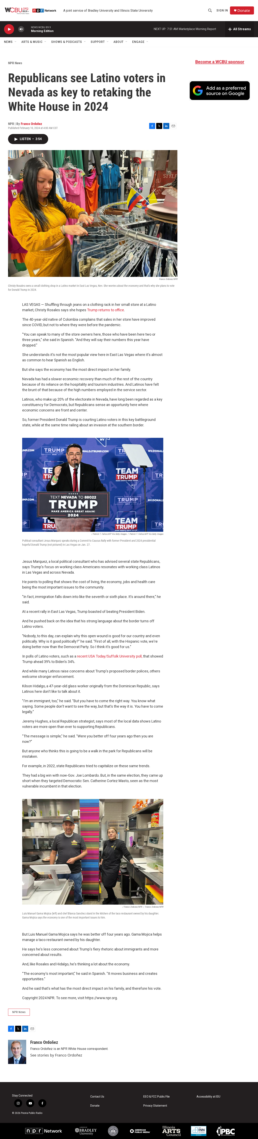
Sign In (222, 10)
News (8, 41)
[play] (9, 29)
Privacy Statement (155, 1105)
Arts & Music (32, 41)
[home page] (31, 10)
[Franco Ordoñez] (17, 1052)
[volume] (21, 29)
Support (98, 41)
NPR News (15, 63)
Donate (243, 10)
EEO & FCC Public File (156, 1096)
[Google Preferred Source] (220, 90)
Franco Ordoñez (31, 124)
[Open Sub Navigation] (15, 41)
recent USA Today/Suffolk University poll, (109, 656)
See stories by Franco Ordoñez (56, 1055)
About (118, 41)
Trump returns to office (105, 310)
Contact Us (97, 1096)
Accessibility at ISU (208, 1096)
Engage (138, 41)
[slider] (27, 29)
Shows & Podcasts (66, 41)
